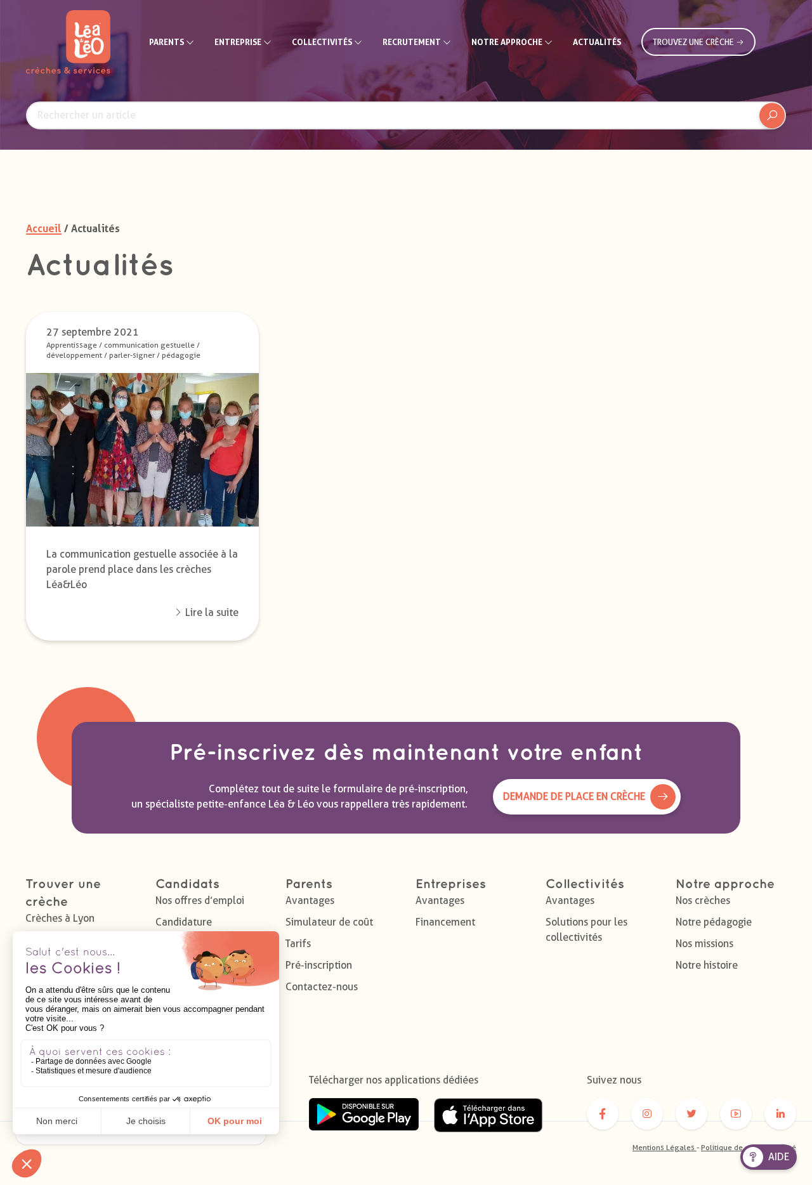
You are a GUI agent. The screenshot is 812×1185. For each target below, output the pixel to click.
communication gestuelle (149, 345)
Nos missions (704, 944)
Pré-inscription (318, 965)
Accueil (44, 228)
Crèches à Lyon (60, 918)
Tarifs (298, 944)
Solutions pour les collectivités (586, 929)
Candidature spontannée (183, 929)
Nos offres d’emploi (199, 900)
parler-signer (132, 355)
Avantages (309, 900)
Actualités (597, 42)
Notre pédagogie (714, 922)
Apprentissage (71, 345)
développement (74, 355)
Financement (445, 922)
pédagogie (181, 355)
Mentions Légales (664, 1147)
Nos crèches (703, 900)
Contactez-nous (321, 987)
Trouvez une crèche (694, 42)
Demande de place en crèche (574, 796)
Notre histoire (707, 965)
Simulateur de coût (329, 922)
